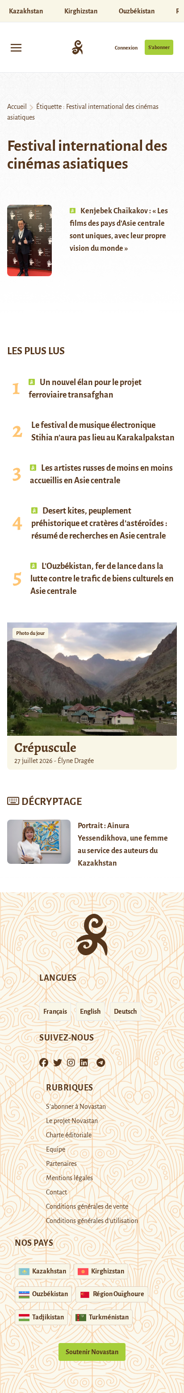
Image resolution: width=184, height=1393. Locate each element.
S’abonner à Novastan (76, 1106)
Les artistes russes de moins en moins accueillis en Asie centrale (101, 474)
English (90, 1011)
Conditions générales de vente (87, 1206)
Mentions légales (69, 1178)
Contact (56, 1192)
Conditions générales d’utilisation (92, 1220)
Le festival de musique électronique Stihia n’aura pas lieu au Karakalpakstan (103, 431)
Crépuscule (46, 747)
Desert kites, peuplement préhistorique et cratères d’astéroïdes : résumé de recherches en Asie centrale (99, 523)
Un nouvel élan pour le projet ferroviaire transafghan (85, 388)
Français (55, 1011)
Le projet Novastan (72, 1120)
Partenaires (61, 1163)
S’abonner (159, 47)
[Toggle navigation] (16, 47)
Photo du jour (30, 633)
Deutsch (125, 1011)
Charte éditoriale (69, 1135)
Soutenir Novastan (92, 1352)
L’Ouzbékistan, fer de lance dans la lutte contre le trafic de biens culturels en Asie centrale (102, 579)
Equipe (55, 1149)
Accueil (17, 106)
